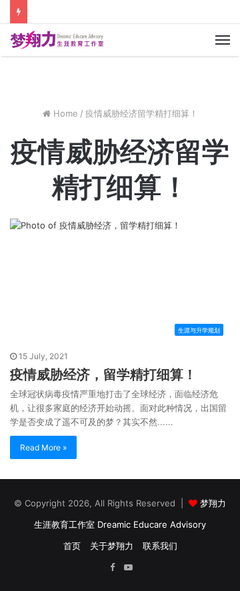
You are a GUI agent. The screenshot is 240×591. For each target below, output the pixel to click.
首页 (72, 545)
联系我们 (160, 545)
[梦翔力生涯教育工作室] (56, 40)
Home (64, 113)
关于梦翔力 (111, 545)
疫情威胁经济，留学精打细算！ (103, 374)
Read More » (43, 447)
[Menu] (222, 40)
